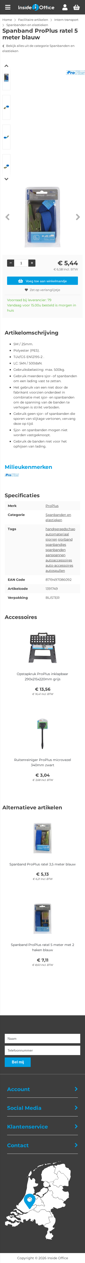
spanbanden (56, 550)
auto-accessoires (59, 565)
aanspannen (55, 555)
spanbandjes (56, 544)
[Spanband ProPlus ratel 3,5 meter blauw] (42, 838)
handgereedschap (60, 529)
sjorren (51, 539)
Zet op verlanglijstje (45, 290)
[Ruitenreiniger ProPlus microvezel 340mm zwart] (42, 734)
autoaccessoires (59, 560)
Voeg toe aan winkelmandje (46, 281)
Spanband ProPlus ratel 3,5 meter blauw (42, 864)
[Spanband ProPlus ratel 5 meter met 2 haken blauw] (42, 919)
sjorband (65, 539)
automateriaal (57, 534)
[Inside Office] (36, 9)
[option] (6, 77)
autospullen (55, 571)
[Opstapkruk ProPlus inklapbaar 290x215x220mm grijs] (42, 648)
